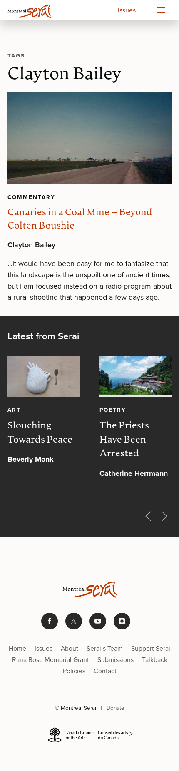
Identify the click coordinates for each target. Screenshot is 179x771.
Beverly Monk (30, 459)
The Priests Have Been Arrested (124, 440)
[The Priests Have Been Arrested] (135, 376)
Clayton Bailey (31, 244)
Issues (127, 10)
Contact (105, 671)
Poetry (112, 409)
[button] (160, 10)
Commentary (31, 197)
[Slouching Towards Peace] (43, 376)
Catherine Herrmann (133, 473)
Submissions (115, 659)
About (69, 648)
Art (14, 409)
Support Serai (150, 648)
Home (17, 648)
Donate (115, 708)
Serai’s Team (105, 648)
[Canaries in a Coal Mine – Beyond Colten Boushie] (89, 138)
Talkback (154, 659)
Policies (74, 671)
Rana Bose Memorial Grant (50, 659)
